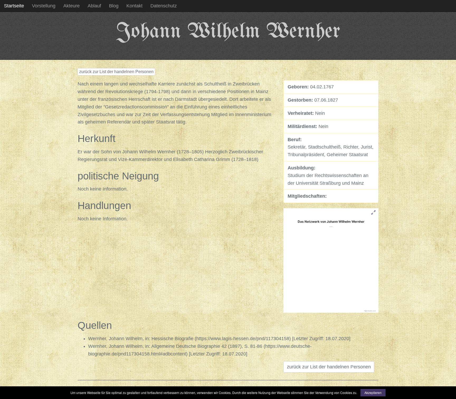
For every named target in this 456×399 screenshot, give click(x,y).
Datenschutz (163, 5)
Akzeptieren (373, 392)
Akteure (71, 5)
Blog (113, 5)
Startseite (14, 5)
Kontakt (134, 5)
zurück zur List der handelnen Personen (116, 71)
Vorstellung (43, 5)
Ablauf (94, 5)
